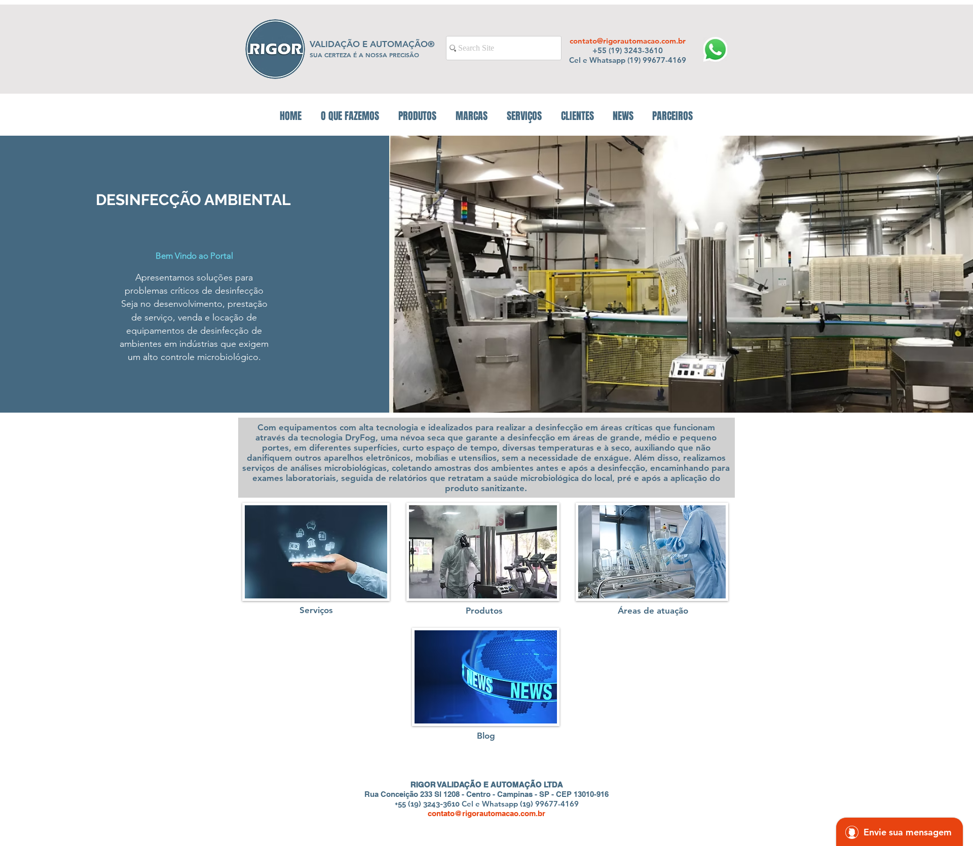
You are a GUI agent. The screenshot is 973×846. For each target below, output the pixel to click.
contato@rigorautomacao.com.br (628, 41)
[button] (417, 116)
